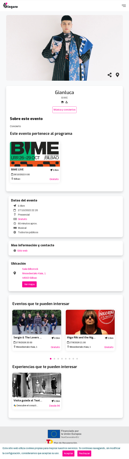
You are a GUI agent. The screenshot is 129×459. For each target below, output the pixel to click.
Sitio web (22, 250)
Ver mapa (29, 284)
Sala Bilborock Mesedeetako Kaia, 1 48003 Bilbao (34, 273)
